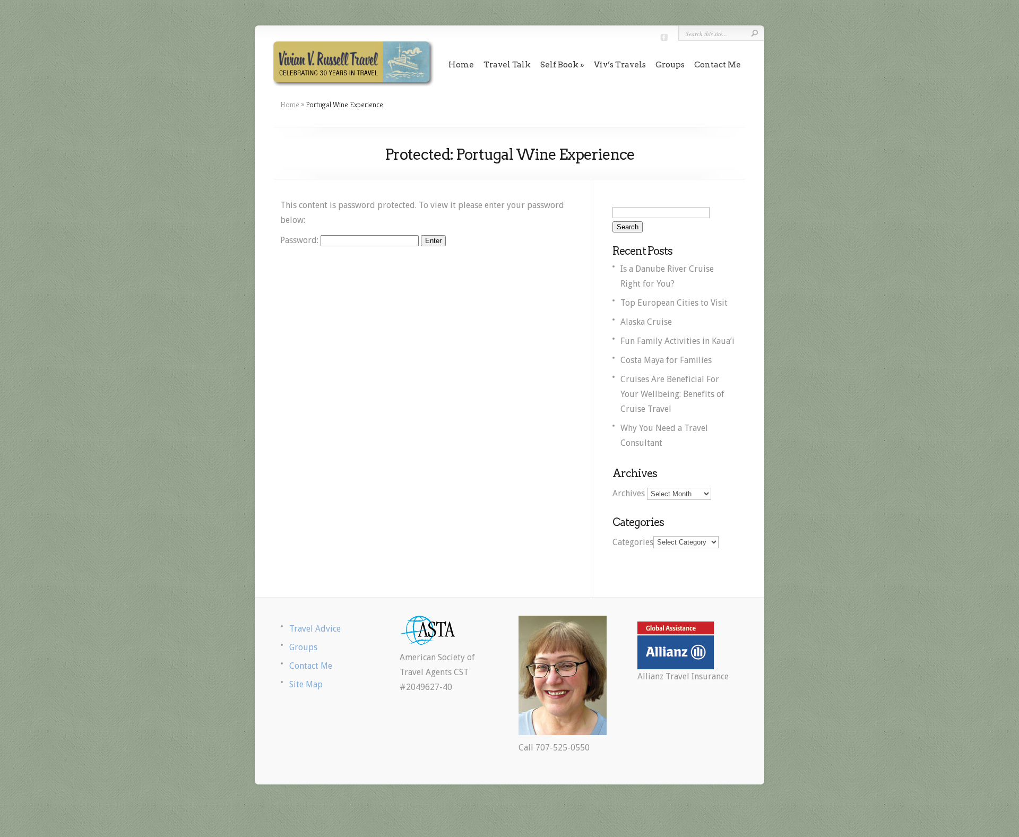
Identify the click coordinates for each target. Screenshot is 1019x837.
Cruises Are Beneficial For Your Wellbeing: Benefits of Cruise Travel (672, 394)
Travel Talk (507, 65)
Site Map (306, 684)
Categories (632, 542)
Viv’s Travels (620, 65)
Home (461, 65)
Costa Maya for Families (666, 360)
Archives (628, 493)
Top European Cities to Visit (674, 303)
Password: (300, 240)
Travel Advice (315, 629)
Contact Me (717, 65)
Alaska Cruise (646, 322)
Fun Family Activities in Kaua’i (677, 341)
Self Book (559, 65)
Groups (670, 65)
